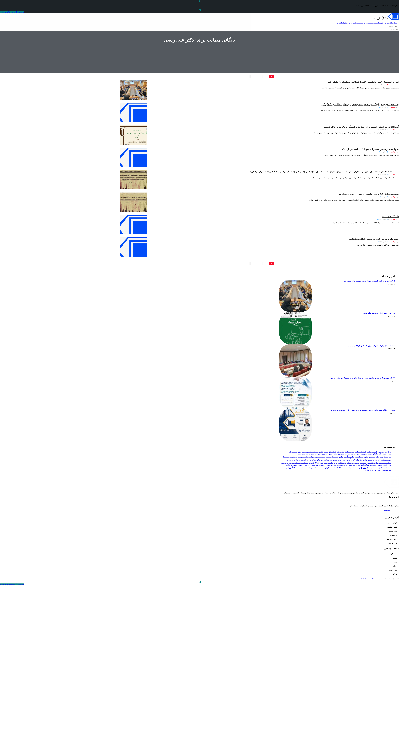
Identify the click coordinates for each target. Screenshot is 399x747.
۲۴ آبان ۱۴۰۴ (383, 129)
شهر (321, 463)
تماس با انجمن (392, 527)
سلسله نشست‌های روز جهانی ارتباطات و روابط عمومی (375, 463)
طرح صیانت (311, 463)
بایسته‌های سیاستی (387, 454)
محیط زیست (298, 465)
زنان (296, 460)
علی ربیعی (284, 463)
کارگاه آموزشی (292, 467)
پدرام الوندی (302, 468)
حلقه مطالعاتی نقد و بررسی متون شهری (369, 454)
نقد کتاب (374, 468)
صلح (317, 462)
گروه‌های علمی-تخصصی (374, 23)
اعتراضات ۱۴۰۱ (349, 452)
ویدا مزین (393, 107)
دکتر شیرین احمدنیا (303, 454)
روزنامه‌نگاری (304, 460)
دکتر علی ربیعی (346, 456)
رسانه (344, 460)
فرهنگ (389, 465)
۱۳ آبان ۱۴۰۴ (383, 152)
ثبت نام (391, 26)
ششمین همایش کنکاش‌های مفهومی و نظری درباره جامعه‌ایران (369, 194)
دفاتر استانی (343, 23)
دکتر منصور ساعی (386, 460)
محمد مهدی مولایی (390, 84)
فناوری (358, 465)
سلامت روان (290, 460)
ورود (395, 26)
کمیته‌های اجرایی (357, 23)
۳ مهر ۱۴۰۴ (384, 197)
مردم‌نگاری (289, 465)
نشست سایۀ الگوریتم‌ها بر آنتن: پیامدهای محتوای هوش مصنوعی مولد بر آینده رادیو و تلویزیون (363, 410)
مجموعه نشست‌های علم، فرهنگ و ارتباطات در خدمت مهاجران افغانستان (324, 465)
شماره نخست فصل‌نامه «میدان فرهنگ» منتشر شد (377, 313)
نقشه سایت (393, 531)
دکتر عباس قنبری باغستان (380, 456)
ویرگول (394, 574)
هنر (331, 467)
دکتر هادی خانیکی (357, 459)
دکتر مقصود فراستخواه (289, 457)
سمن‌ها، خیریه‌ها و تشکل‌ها (353, 463)
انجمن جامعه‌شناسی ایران (312, 452)
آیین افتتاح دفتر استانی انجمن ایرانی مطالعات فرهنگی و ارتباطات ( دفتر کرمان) (361, 126)
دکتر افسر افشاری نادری (327, 454)
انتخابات (326, 452)
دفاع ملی (353, 454)
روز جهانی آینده (328, 460)
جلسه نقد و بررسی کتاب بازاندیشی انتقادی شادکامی (374, 239)
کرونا (378, 470)
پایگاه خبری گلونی (311, 468)
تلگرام (395, 558)
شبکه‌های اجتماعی (328, 463)
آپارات (395, 566)
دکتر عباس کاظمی (361, 457)
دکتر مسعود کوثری (302, 457)
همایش (362, 467)
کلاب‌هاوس (393, 570)
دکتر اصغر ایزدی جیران (344, 454)
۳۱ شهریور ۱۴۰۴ (383, 219)
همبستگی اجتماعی (338, 468)
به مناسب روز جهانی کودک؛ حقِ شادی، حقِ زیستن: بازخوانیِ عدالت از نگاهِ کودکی (360, 104)
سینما (335, 463)
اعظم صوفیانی (340, 452)
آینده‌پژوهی (381, 452)
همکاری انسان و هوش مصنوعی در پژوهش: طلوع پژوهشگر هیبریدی (371, 345)
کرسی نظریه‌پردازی (386, 470)
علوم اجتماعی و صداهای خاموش (298, 463)
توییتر (395, 562)
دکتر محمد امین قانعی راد (332, 456)
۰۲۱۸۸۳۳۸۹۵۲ (388, 511)
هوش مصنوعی (323, 468)
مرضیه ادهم (387, 468)
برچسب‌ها (393, 535)
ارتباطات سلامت (360, 452)
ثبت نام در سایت (391, 539)
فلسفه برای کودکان (369, 465)
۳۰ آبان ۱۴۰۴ (383, 107)
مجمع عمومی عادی (350, 465)
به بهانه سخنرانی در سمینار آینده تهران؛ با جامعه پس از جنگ (370, 149)
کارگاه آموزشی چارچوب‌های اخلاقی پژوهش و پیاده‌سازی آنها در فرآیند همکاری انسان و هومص (363, 378)
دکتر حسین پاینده (313, 454)
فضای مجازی (382, 465)
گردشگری (368, 470)
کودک (374, 470)
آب (390, 452)
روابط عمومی (337, 460)
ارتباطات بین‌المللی (372, 452)
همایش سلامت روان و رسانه (351, 467)
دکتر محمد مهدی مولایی (317, 457)
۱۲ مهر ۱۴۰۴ (383, 174)
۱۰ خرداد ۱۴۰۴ (383, 241)
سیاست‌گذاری (342, 463)
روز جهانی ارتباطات (316, 460)
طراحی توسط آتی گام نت (367, 578)
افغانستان (332, 452)
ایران (299, 452)
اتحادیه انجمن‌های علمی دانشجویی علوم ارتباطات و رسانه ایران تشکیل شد (363, 82)
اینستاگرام (393, 553)
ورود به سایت (392, 543)
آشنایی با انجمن (392, 23)
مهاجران (380, 468)
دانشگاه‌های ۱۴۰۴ (390, 216)
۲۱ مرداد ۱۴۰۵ (378, 84)
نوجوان (368, 467)
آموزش (387, 452)
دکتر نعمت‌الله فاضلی (374, 460)
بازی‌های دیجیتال (293, 452)
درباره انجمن (392, 523)
